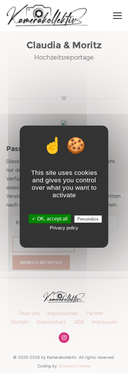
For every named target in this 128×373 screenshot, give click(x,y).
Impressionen (62, 313)
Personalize (87, 219)
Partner (94, 313)
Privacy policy (64, 227)
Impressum (104, 322)
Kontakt (20, 322)
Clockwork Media (74, 366)
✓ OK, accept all (50, 218)
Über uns (28, 313)
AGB (79, 322)
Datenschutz (51, 322)
